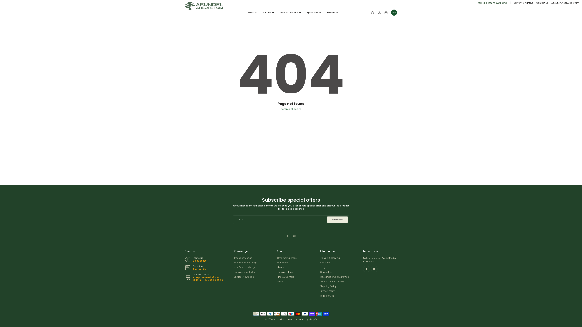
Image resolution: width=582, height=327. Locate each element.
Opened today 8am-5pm (492, 2)
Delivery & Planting (523, 2)
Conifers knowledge (244, 267)
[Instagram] (294, 236)
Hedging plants (285, 272)
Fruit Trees (282, 262)
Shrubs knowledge (244, 277)
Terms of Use (327, 295)
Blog (322, 267)
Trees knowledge (243, 258)
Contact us (326, 272)
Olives (280, 281)
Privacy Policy (327, 291)
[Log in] (379, 13)
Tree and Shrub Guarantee (334, 277)
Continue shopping (291, 109)
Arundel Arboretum (284, 319)
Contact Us (542, 2)
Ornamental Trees (287, 258)
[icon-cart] (386, 13)
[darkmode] (394, 13)
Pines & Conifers (285, 277)
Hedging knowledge (245, 272)
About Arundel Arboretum (565, 2)
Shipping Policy (328, 286)
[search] (372, 13)
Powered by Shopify (306, 319)
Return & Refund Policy (332, 281)
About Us (325, 262)
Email (241, 219)
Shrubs (280, 267)
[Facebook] (287, 236)
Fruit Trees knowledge (245, 262)
